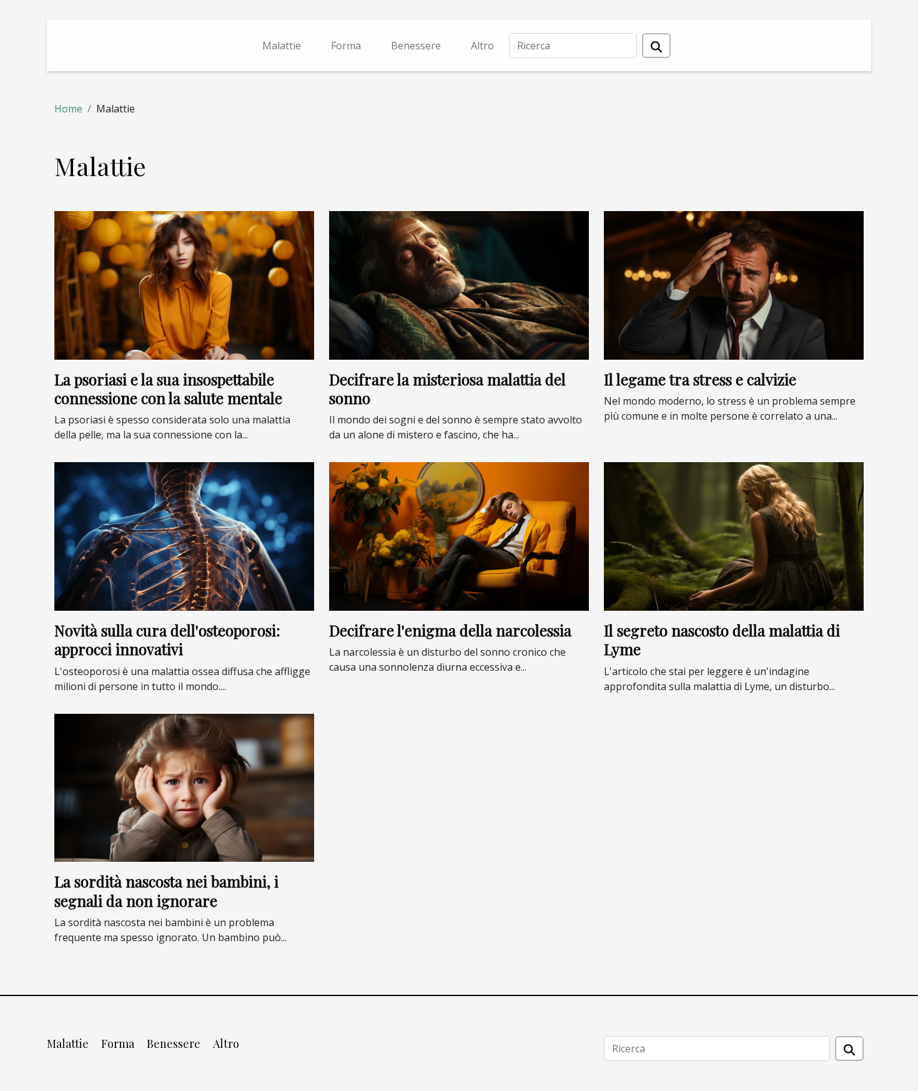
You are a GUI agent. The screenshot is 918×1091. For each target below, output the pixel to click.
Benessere (416, 45)
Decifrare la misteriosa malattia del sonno (447, 388)
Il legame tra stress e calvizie (700, 379)
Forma (346, 45)
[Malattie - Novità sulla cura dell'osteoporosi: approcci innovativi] (184, 535)
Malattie (281, 45)
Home (68, 109)
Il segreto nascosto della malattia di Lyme (722, 639)
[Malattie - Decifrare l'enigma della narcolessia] (459, 535)
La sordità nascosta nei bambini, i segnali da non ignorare (166, 890)
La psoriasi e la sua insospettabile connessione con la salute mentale (168, 388)
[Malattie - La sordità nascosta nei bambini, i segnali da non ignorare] (184, 787)
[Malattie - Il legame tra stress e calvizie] (734, 284)
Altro (482, 45)
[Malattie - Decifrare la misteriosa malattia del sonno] (459, 284)
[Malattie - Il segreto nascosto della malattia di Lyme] (734, 535)
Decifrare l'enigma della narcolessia (450, 630)
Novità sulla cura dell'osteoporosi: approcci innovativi (167, 639)
